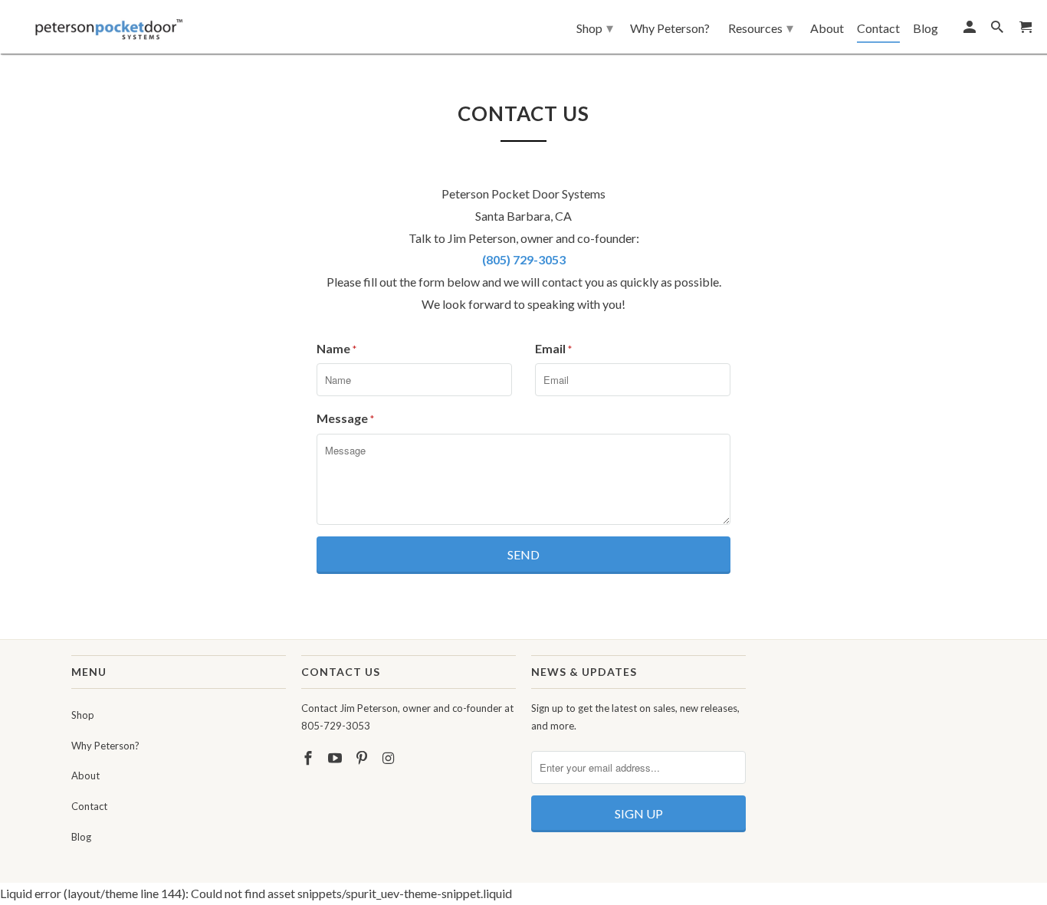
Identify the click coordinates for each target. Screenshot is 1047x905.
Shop (82, 715)
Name (336, 348)
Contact (89, 806)
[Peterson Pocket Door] (109, 25)
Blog (81, 837)
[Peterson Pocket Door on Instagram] (389, 757)
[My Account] (970, 30)
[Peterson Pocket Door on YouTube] (336, 757)
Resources (760, 27)
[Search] (998, 30)
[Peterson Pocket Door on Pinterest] (363, 757)
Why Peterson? (105, 745)
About (85, 775)
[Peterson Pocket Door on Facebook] (309, 757)
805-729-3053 (335, 726)
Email (553, 348)
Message (345, 418)
